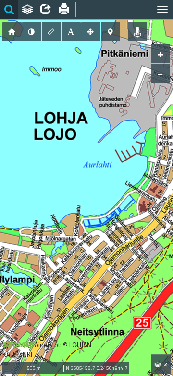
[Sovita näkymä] (90, 31)
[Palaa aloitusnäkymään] (12, 31)
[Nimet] (71, 31)
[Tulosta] (64, 9)
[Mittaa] (51, 31)
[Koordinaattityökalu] (110, 31)
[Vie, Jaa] (46, 9)
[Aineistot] (27, 9)
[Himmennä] (31, 31)
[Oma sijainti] (137, 31)
